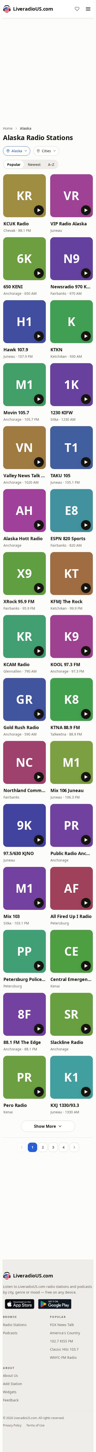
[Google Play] (54, 1304)
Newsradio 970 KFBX (71, 287)
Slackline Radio (66, 1042)
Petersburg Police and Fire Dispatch (24, 979)
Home (8, 128)
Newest (34, 164)
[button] (24, 195)
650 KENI (13, 287)
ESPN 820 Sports (67, 538)
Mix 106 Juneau (67, 790)
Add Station (12, 1383)
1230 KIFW (61, 412)
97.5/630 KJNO (18, 853)
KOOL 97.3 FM (65, 664)
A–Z (51, 164)
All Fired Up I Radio (71, 916)
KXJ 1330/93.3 (64, 1105)
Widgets (9, 1392)
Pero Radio (15, 1105)
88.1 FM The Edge (22, 1042)
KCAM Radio (16, 664)
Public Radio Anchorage (71, 853)
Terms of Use (35, 1425)
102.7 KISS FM (61, 1341)
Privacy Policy (12, 1425)
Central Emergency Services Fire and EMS (71, 979)
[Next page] (74, 1147)
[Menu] (88, 9)
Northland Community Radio (24, 790)
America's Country (65, 1333)
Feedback (10, 1400)
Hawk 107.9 (15, 350)
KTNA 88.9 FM (65, 727)
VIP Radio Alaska (68, 224)
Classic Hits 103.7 (64, 1349)
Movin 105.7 (16, 412)
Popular (13, 164)
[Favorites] (77, 9)
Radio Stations (15, 1324)
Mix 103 (11, 916)
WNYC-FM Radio (63, 1357)
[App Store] (19, 1304)
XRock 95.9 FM (18, 601)
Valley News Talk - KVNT (24, 475)
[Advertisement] (48, 72)
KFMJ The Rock (66, 601)
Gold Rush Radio (21, 727)
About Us (10, 1375)
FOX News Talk (62, 1324)
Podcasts (10, 1333)
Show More (45, 1126)
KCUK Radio (16, 224)
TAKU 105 (60, 475)
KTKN (56, 350)
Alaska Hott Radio (22, 538)
